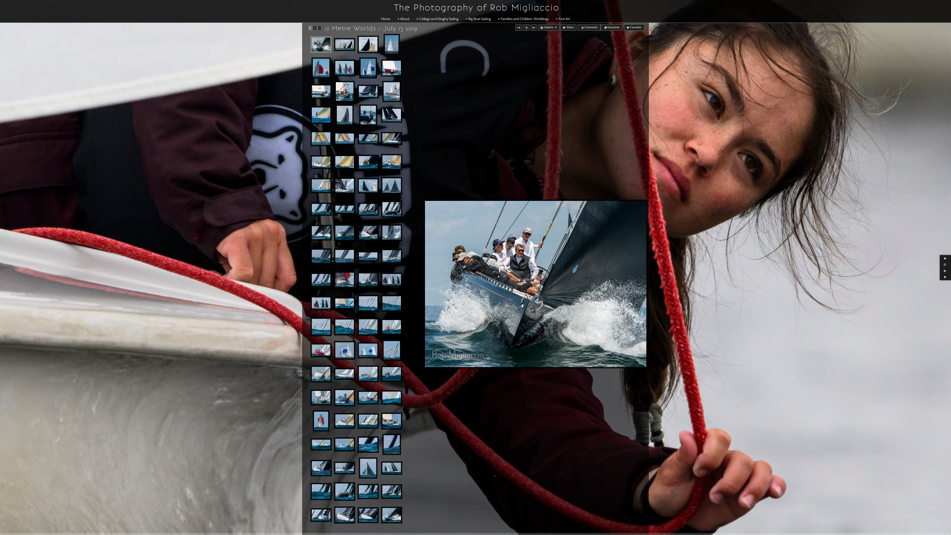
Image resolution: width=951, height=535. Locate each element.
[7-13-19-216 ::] (368, 115)
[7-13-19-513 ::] (391, 374)
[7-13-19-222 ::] (391, 115)
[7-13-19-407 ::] (368, 303)
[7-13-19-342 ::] (344, 280)
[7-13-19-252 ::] (391, 162)
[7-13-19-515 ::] (368, 374)
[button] (518, 27)
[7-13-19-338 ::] (321, 280)
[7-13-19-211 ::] (321, 115)
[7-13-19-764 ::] (321, 515)
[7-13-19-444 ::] (391, 327)
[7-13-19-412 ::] (321, 327)
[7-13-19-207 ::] (368, 91)
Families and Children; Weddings (525, 19)
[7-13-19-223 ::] (344, 139)
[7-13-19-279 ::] (391, 209)
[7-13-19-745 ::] (321, 491)
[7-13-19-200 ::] (321, 91)
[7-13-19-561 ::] (391, 397)
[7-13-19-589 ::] (368, 421)
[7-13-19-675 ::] (344, 468)
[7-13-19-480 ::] (392, 350)
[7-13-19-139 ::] (368, 44)
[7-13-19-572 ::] (321, 421)
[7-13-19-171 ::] (321, 68)
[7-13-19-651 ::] (392, 444)
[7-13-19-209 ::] (392, 91)
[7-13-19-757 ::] (368, 491)
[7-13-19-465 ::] (368, 350)
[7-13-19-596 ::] (391, 421)
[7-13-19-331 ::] (368, 256)
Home (385, 19)
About (404, 19)
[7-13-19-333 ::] (391, 256)
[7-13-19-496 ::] (321, 374)
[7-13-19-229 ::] (368, 138)
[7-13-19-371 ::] (391, 280)
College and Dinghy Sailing (438, 19)
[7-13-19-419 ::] (368, 326)
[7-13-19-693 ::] (368, 468)
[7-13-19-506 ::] (344, 373)
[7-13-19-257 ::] (321, 185)
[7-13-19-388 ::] (344, 303)
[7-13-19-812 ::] (391, 515)
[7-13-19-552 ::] (368, 397)
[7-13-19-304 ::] (368, 233)
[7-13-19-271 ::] (344, 209)
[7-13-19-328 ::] (321, 256)
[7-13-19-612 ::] (321, 444)
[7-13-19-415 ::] (344, 327)
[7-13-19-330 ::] (344, 256)
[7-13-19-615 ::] (344, 444)
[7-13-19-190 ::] (391, 68)
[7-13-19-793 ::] (368, 515)
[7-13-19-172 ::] (344, 68)
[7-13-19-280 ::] (344, 233)
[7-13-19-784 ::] (344, 515)
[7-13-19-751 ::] (344, 491)
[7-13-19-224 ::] (321, 138)
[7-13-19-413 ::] (391, 303)
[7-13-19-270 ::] (321, 209)
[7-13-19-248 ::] (368, 162)
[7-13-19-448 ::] (321, 350)
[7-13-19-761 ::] (391, 491)
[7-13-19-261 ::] (368, 185)
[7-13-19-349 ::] (368, 279)
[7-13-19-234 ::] (321, 162)
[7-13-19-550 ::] (344, 397)
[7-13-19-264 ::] (391, 185)
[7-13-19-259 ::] (344, 186)
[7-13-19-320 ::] (391, 233)
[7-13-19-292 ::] (321, 232)
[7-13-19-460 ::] (344, 350)
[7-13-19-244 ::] (391, 138)
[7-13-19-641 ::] (368, 445)
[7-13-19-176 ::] (368, 68)
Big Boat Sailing (479, 19)
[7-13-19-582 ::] (344, 421)
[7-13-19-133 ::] (344, 44)
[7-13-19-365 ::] (321, 303)
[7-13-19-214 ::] (344, 115)
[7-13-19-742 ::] (391, 468)
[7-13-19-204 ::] (344, 91)
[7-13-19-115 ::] (321, 45)
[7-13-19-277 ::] (368, 209)
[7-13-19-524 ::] (321, 397)
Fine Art (564, 19)
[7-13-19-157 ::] (391, 44)
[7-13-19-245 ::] (344, 162)
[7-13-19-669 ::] (321, 468)
